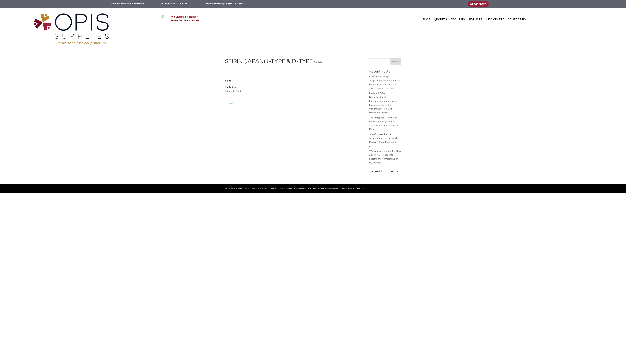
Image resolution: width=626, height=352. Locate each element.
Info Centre (495, 19)
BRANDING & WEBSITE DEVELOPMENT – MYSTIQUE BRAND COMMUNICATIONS (308, 188)
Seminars (475, 19)
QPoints (440, 19)
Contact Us (517, 19)
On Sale (318, 62)
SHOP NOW (478, 4)
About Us (457, 19)
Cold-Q (230, 103)
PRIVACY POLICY (356, 188)
